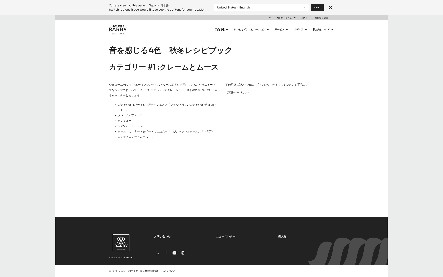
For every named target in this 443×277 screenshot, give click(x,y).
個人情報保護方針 (150, 271)
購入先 (282, 236)
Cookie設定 (168, 271)
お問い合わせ (162, 236)
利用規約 (133, 271)
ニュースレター (226, 236)
